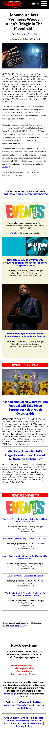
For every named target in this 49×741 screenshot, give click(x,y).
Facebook (7, 194)
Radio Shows (35, 723)
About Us (36, 720)
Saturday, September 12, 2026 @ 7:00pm (25, 600)
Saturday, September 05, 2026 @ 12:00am (25, 544)
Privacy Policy (24, 726)
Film (32, 717)
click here (14, 233)
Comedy (14, 717)
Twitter (35, 194)
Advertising (22, 720)
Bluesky (44, 194)
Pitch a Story (11, 723)
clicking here (7, 167)
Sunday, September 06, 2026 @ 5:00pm (25, 563)
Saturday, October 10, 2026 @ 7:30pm (25, 270)
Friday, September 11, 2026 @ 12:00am (25, 581)
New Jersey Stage (31, 34)
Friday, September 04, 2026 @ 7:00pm (25, 526)
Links (23, 723)
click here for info (18, 626)
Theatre (9, 720)
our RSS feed (24, 707)
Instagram (26, 194)
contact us (10, 693)
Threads (17, 194)
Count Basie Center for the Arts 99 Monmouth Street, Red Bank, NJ (25, 274)
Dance (24, 717)
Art (6, 717)
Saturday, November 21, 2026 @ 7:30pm (25, 341)
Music (39, 717)
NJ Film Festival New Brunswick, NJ (25, 530)
